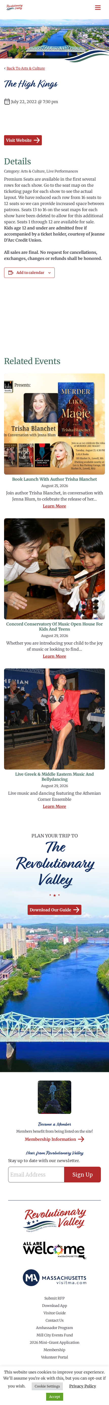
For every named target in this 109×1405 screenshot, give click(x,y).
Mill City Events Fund (55, 1335)
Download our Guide (50, 909)
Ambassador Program (54, 1327)
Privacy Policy (82, 1386)
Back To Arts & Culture (26, 68)
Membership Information (50, 1139)
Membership (54, 1350)
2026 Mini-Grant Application (54, 1342)
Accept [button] (54, 1397)
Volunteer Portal (54, 1357)
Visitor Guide (55, 1313)
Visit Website (19, 140)
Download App (54, 1305)
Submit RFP (54, 1298)
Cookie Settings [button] (47, 1386)
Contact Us (55, 1320)
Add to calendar (30, 272)
